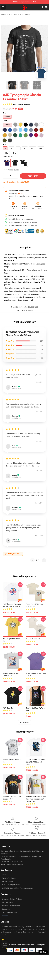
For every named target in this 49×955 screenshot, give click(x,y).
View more (24, 722)
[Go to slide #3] (37, 85)
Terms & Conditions (9, 878)
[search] (41, 7)
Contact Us (6, 909)
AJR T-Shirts (25, 15)
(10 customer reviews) (21, 104)
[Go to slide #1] (12, 85)
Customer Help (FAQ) (9, 912)
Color (5, 121)
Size (4, 144)
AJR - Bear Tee (8, 708)
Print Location (8, 157)
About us (5, 875)
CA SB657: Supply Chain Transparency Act (17, 888)
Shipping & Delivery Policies (12, 899)
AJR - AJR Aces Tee (33, 639)
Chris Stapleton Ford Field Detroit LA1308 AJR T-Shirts (35, 762)
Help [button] (44, 952)
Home (3, 15)
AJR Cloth (13, 15)
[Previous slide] (4, 48)
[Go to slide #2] (24, 85)
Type (5, 113)
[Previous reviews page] (32, 560)
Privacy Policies (7, 881)
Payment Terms (7, 902)
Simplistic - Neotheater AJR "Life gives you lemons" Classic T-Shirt (36, 799)
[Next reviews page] (44, 560)
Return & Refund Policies (11, 906)
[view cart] (45, 7)
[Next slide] (44, 48)
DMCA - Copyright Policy (11, 885)
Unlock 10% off (5, 944)
